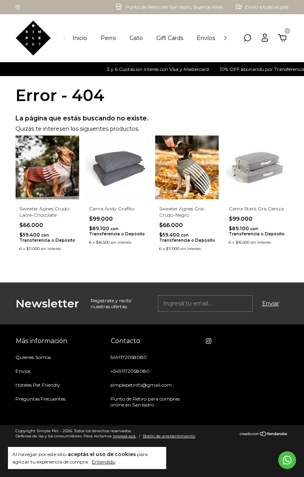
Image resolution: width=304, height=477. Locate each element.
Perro (108, 38)
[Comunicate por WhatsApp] (287, 460)
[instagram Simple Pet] (17, 7)
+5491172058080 (130, 371)
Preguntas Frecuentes (40, 399)
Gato (136, 38)
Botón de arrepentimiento (169, 436)
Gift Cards (169, 38)
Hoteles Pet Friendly (37, 385)
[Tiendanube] (264, 434)
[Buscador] (247, 39)
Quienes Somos (33, 357)
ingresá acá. (124, 436)
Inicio (79, 38)
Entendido (103, 462)
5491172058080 (128, 357)
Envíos (206, 38)
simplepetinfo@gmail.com (141, 385)
